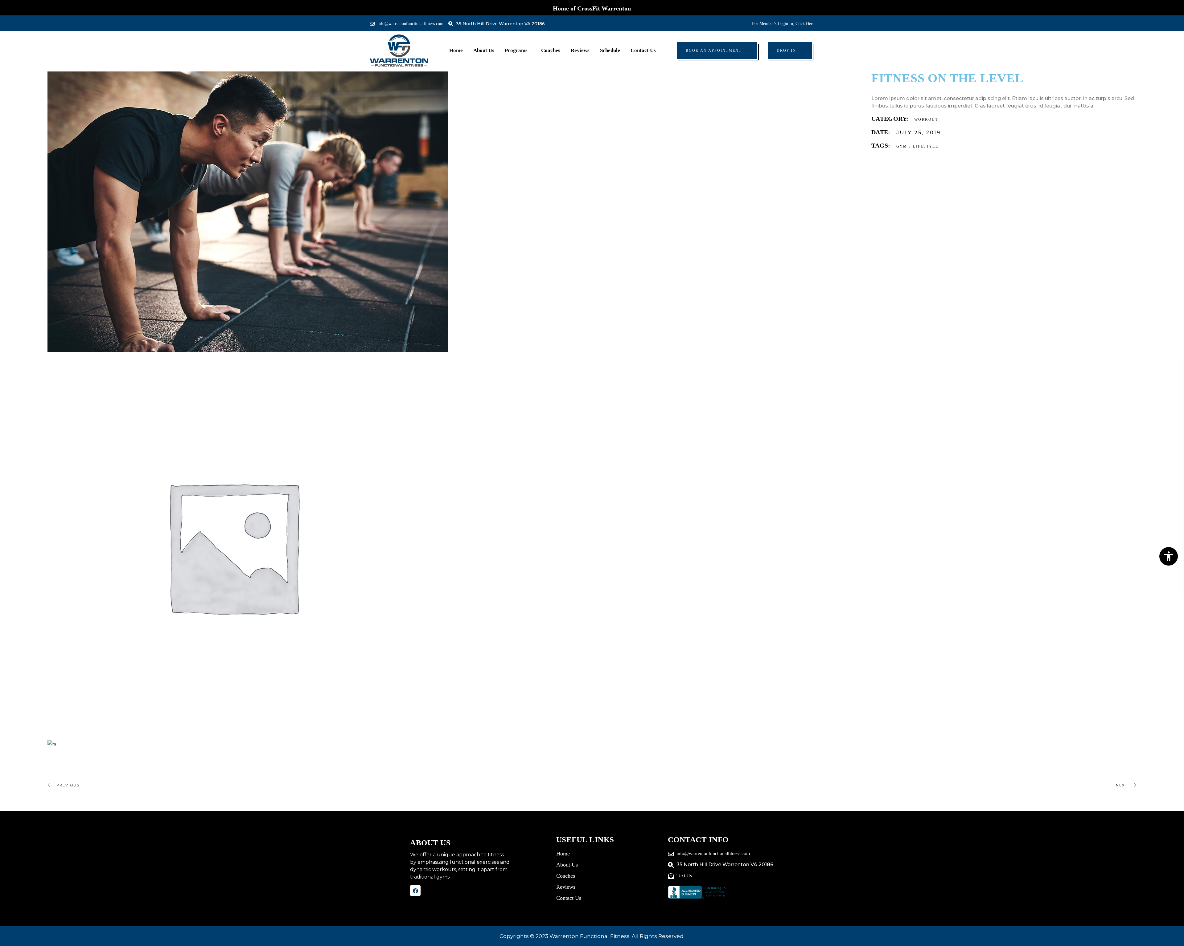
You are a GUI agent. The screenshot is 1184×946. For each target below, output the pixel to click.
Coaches (550, 50)
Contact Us (643, 50)
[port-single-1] (454, 744)
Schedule (610, 50)
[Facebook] (415, 890)
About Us (483, 50)
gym (901, 146)
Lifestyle (925, 146)
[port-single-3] (454, 211)
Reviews (580, 50)
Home (456, 50)
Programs (516, 50)
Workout (926, 119)
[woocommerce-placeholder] (454, 546)
